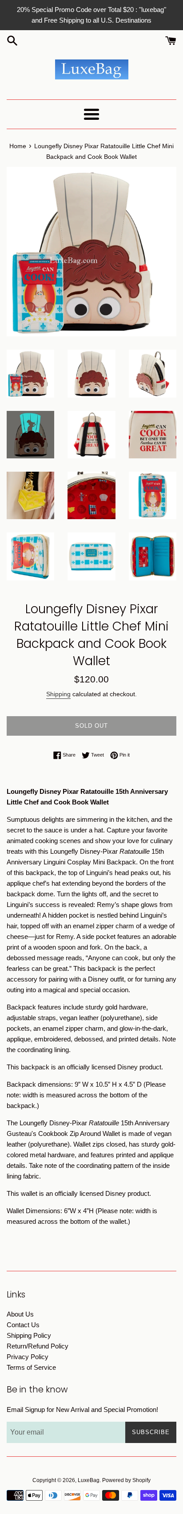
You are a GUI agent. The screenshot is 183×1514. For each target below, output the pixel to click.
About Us (20, 1314)
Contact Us (23, 1325)
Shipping (58, 694)
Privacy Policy (27, 1356)
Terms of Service (31, 1367)
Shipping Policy (29, 1335)
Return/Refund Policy (37, 1346)
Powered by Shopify (126, 1480)
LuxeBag (88, 1480)
